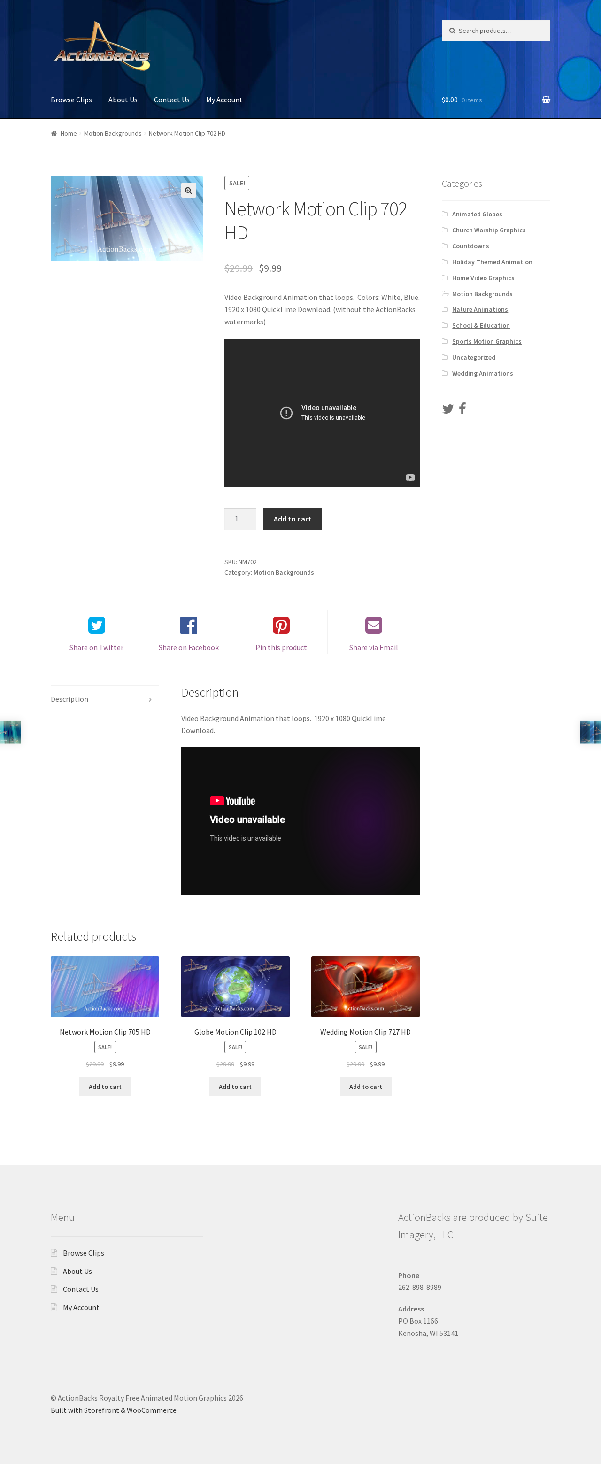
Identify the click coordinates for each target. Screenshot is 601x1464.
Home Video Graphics (483, 278)
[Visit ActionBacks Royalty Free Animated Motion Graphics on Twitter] (448, 411)
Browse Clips (71, 99)
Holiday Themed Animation (492, 262)
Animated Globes (477, 214)
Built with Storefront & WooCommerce (114, 1410)
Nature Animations (480, 309)
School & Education (481, 325)
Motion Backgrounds (113, 133)
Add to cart (292, 518)
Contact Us (172, 99)
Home (69, 133)
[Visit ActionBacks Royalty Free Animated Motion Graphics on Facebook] (462, 411)
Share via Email (373, 647)
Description (69, 699)
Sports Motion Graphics (487, 341)
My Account (224, 99)
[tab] (105, 699)
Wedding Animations (482, 373)
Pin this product (281, 647)
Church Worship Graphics (489, 230)
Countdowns (470, 246)
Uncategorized (473, 357)
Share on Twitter (96, 647)
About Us (123, 99)
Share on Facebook (189, 647)
